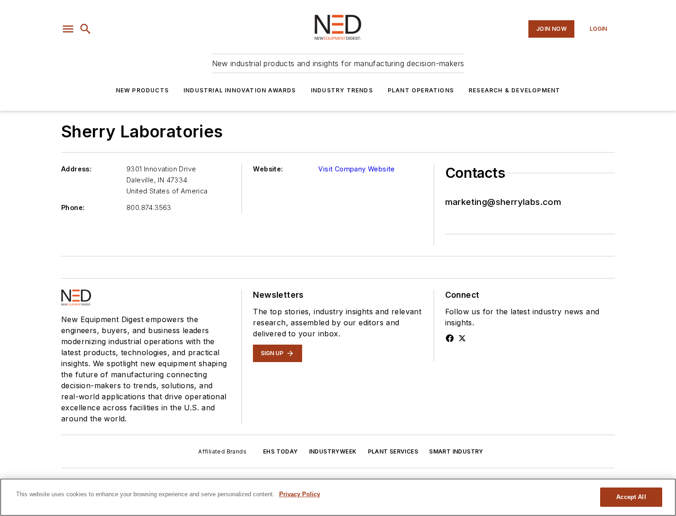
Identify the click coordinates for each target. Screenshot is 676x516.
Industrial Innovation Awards (239, 90)
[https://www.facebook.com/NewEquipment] (449, 338)
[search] (85, 29)
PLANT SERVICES (393, 451)
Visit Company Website (356, 169)
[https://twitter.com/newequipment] (462, 338)
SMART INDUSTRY (456, 451)
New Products (142, 90)
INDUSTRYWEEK (333, 451)
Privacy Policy (299, 494)
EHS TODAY (280, 451)
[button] (68, 29)
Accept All (631, 496)
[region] (338, 497)
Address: (76, 169)
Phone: (73, 207)
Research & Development (514, 90)
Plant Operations (421, 90)
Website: (268, 169)
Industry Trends (342, 90)
